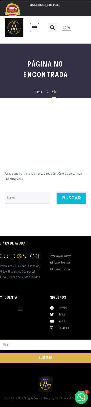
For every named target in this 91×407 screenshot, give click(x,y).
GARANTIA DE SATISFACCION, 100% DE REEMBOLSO (44, 5)
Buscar (71, 198)
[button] (34, 27)
